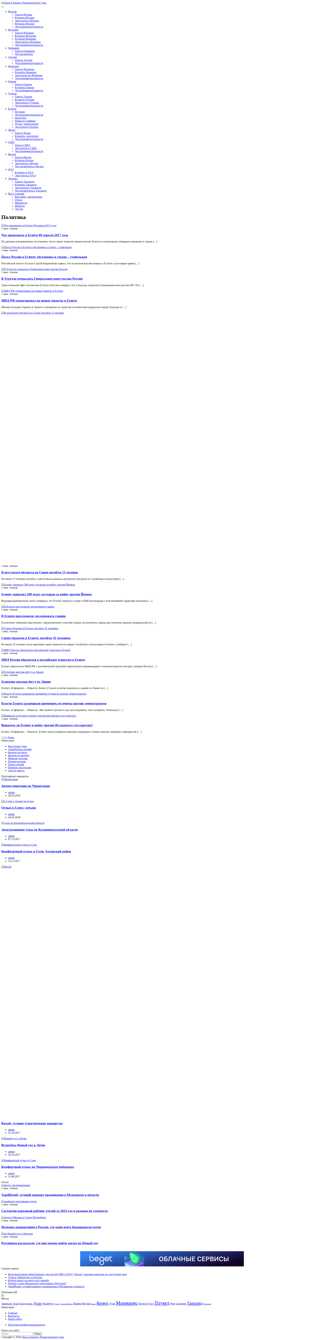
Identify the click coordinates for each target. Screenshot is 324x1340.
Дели (37, 1303)
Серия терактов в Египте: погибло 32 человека (36, 638)
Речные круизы (17, 761)
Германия (13, 48)
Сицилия (181, 1303)
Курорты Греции (24, 87)
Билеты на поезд (17, 752)
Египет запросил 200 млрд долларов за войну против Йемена (46, 594)
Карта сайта (15, 1319)
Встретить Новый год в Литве (23, 1145)
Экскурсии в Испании (28, 41)
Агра (16, 1303)
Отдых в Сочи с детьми (18, 807)
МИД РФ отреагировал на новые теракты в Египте (39, 300)
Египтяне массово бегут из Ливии (26, 681)
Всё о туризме (16, 193)
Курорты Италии (24, 17)
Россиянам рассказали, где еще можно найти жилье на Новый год (49, 1243)
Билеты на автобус (19, 755)
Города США (22, 145)
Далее (10, 737)
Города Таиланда (24, 181)
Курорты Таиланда (26, 184)
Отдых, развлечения (26, 123)
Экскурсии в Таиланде (28, 187)
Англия (12, 57)
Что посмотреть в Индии (29, 166)
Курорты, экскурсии (26, 136)
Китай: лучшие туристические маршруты (32, 1123)
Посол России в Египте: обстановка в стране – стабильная (44, 257)
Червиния (207, 1304)
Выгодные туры (17, 746)
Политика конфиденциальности (26, 1324)
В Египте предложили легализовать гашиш (33, 616)
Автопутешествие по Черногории (25, 786)
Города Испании (24, 32)
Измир (77, 1303)
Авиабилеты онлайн (20, 749)
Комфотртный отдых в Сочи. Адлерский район (36, 851)
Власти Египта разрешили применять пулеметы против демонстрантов (53, 703)
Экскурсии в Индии (26, 163)
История (20, 111)
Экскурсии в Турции (27, 102)
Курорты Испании (25, 35)
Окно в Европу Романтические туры (43, 1337)
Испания (13, 29)
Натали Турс (146, 1303)
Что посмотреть (24, 54)
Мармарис (127, 1303)
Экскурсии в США (26, 148)
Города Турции (23, 96)
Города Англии (23, 60)
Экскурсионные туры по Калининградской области (39, 829)
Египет (12, 108)
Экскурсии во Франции (28, 75)
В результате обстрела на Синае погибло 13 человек (39, 572)
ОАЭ (11, 169)
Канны (93, 1304)
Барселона (26, 1303)
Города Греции (23, 84)
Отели (18, 199)
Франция (13, 66)
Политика (20, 117)
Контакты (13, 1316)
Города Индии (23, 157)
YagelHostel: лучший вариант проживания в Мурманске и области (50, 1195)
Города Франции (24, 69)
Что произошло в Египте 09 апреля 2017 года (34, 235)
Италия (12, 11)
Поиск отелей (16, 764)
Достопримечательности (29, 26)
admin (11, 792)
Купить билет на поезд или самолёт (28, 1280)
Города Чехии (23, 133)
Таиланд (13, 178)
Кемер (102, 1303)
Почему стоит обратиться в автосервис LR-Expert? (37, 1283)
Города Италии (23, 14)
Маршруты (21, 202)
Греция (12, 81)
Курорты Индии (24, 160)
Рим (172, 1303)
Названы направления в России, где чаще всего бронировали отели (51, 1227)
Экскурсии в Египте (26, 127)
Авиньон (6, 1303)
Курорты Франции (25, 72)
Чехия (11, 130)
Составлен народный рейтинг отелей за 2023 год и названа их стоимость (54, 1211)
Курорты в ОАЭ (24, 172)
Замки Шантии (67, 1304)
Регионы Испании (25, 38)
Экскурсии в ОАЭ (25, 175)
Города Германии (25, 51)
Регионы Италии (24, 23)
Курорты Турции (24, 99)
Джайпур (47, 1303)
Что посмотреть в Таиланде (31, 190)
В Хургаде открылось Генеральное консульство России (42, 278)
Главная (12, 1312)
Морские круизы (18, 758)
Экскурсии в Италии (27, 20)
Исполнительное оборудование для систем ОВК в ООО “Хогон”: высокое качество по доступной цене (67, 1274)
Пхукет (161, 1303)
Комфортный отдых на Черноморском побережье (37, 1167)
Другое (19, 209)
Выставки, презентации (28, 196)
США (11, 142)
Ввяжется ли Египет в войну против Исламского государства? (47, 725)
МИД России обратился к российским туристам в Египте (43, 659)
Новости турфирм (25, 120)
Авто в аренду (16, 770)
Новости (20, 205)
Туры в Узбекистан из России (25, 1277)
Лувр (112, 1303)
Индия (12, 154)
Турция (12, 93)
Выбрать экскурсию (19, 767)
